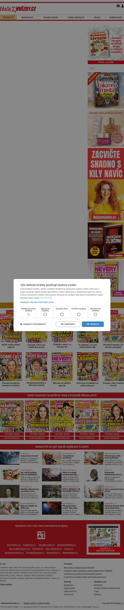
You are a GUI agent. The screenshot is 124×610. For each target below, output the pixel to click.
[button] (62, 302)
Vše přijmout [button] (92, 324)
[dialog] (62, 305)
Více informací (46, 298)
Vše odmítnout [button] (68, 324)
